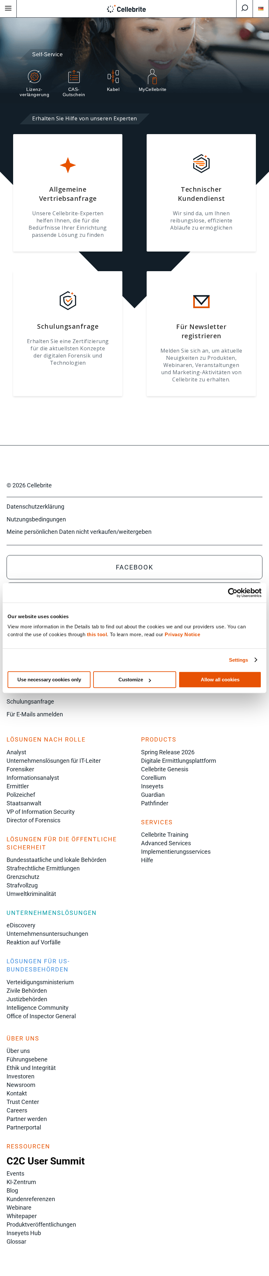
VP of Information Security (41, 811)
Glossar (16, 1241)
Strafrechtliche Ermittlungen (43, 868)
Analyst (16, 752)
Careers (17, 1110)
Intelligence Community (38, 1007)
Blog (12, 1190)
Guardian (153, 794)
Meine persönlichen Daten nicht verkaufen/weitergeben (79, 531)
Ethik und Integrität (31, 1067)
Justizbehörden (27, 999)
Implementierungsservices (176, 851)
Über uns (18, 1050)
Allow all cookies (220, 679)
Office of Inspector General (41, 1016)
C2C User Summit (46, 1161)
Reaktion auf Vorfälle (34, 942)
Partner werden (27, 1118)
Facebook (135, 567)
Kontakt (17, 1093)
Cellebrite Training (164, 834)
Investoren (20, 1076)
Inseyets (152, 786)
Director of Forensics (33, 820)
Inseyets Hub (24, 1233)
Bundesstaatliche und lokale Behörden (56, 859)
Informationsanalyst (33, 777)
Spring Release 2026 (168, 752)
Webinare (19, 1207)
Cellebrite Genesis (164, 769)
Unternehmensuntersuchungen (47, 933)
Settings (238, 660)
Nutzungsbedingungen (36, 519)
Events (15, 1173)
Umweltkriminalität (31, 893)
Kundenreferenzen (31, 1199)
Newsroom (21, 1084)
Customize (130, 679)
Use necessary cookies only (49, 679)
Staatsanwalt (24, 803)
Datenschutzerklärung (35, 506)
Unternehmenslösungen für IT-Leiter (54, 760)
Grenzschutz (23, 876)
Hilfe (147, 860)
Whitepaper (22, 1216)
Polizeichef (21, 794)
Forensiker (20, 769)
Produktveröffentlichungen (41, 1224)
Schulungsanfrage (30, 701)
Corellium (153, 777)
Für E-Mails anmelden (35, 714)
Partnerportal (24, 1127)
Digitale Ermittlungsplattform (178, 760)
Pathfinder (154, 803)
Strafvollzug (22, 885)
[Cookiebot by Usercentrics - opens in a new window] (232, 593)
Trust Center (23, 1101)
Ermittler (18, 786)
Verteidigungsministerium (40, 982)
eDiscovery (21, 925)
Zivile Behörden (27, 990)
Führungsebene (27, 1059)
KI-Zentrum (21, 1182)
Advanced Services (166, 843)
